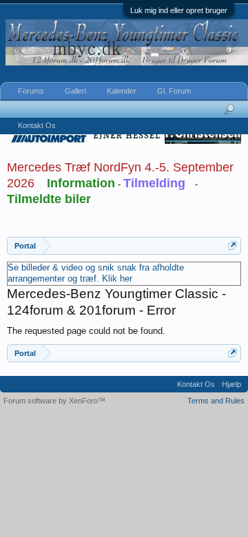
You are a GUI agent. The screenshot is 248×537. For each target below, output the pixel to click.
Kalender (121, 91)
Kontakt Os (37, 125)
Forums (31, 91)
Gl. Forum (174, 91)
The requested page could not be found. (86, 331)
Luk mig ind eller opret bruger (178, 10)
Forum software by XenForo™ (54, 401)
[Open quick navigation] (232, 245)
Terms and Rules (216, 401)
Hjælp (231, 384)
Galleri (75, 91)
